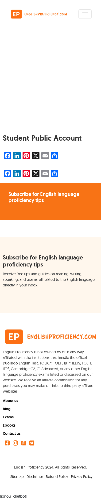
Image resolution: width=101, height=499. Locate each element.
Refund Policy (57, 476)
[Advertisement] (50, 80)
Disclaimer (35, 476)
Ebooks (9, 425)
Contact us (11, 433)
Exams (8, 417)
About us (10, 400)
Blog (7, 408)
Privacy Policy (82, 476)
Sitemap (17, 476)
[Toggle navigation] (85, 14)
